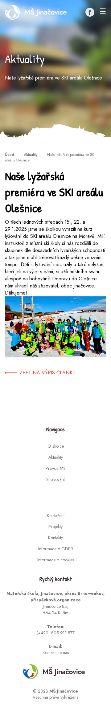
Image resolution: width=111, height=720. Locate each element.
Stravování (55, 479)
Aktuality (31, 154)
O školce (55, 446)
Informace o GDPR (55, 549)
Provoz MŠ (56, 468)
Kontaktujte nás (56, 652)
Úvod (9, 154)
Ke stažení (55, 515)
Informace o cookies (55, 560)
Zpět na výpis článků (48, 372)
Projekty (55, 526)
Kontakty (55, 538)
